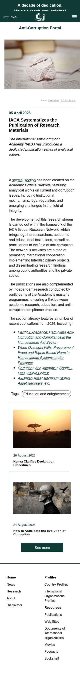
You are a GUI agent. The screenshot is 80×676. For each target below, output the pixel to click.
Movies (49, 644)
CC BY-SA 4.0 (68, 100)
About (11, 598)
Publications (53, 614)
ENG (13, 17)
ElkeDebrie (53, 100)
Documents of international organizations (54, 633)
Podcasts (51, 651)
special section (24, 179)
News (11, 584)
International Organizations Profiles (54, 596)
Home (11, 577)
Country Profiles (56, 584)
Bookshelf (51, 658)
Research (14, 591)
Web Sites (51, 621)
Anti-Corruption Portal (40, 28)
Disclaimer (14, 604)
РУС (6, 17)
